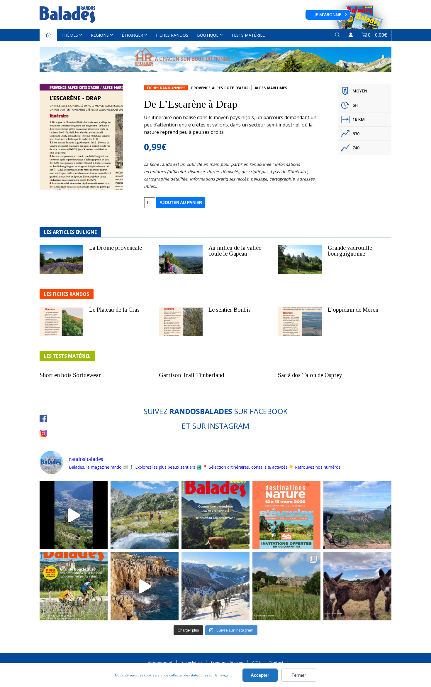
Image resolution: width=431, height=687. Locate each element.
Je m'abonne (327, 14)
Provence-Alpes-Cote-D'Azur (220, 87)
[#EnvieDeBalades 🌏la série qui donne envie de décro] (357, 586)
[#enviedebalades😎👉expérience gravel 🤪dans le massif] (357, 515)
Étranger (132, 35)
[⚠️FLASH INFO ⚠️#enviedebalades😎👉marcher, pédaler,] (215, 586)
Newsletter (191, 663)
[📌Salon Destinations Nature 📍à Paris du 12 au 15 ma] (286, 515)
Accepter (260, 675)
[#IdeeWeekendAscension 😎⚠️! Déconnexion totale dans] (145, 515)
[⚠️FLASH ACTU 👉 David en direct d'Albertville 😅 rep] (74, 515)
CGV (256, 663)
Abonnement (160, 663)
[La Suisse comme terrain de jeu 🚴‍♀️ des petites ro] (215, 515)
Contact (276, 663)
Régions (100, 35)
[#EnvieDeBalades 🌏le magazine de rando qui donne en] (286, 586)
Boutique (207, 35)
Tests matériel (248, 35)
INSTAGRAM (228, 426)
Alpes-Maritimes (271, 87)
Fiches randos (172, 35)
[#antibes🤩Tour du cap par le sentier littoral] (145, 586)
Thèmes (70, 35)
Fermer (298, 675)
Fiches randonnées (166, 87)
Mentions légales (227, 663)
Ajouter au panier (180, 202)
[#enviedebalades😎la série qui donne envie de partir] (74, 586)
